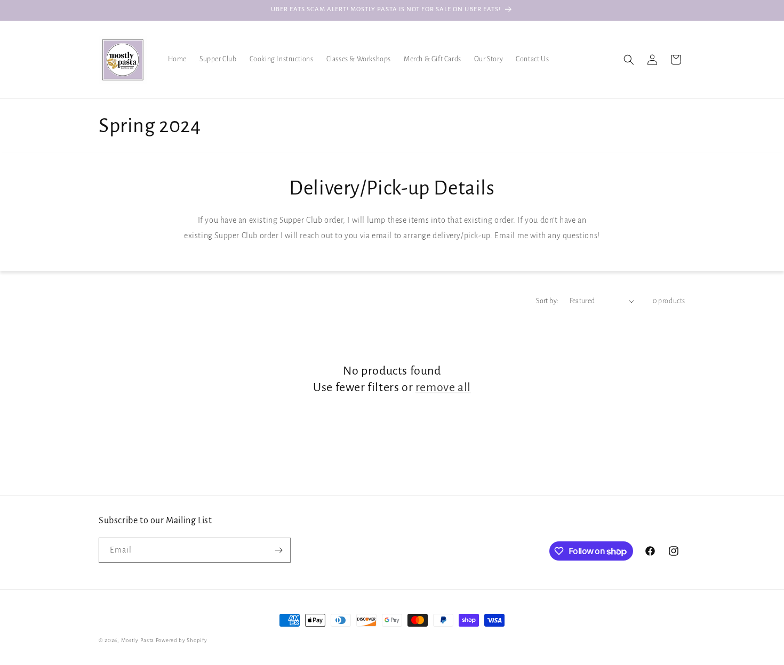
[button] (629, 59)
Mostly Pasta (137, 640)
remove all (443, 387)
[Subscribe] (278, 550)
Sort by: (547, 301)
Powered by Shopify (181, 640)
